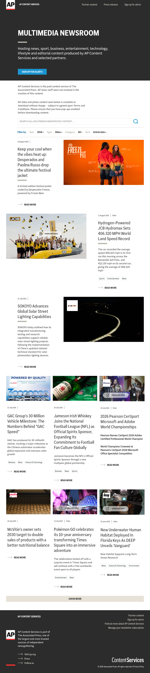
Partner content (89, 4)
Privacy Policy (138, 666)
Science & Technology (33, 462)
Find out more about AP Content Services (124, 623)
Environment (134, 565)
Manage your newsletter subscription (126, 627)
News (124, 278)
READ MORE (30, 204)
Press (27, 658)
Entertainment (113, 278)
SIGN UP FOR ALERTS (32, 71)
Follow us (29, 663)
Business (11, 462)
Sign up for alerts (133, 4)
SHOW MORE (75, 598)
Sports (101, 278)
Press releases (111, 4)
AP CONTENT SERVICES (29, 616)
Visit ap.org (30, 654)
